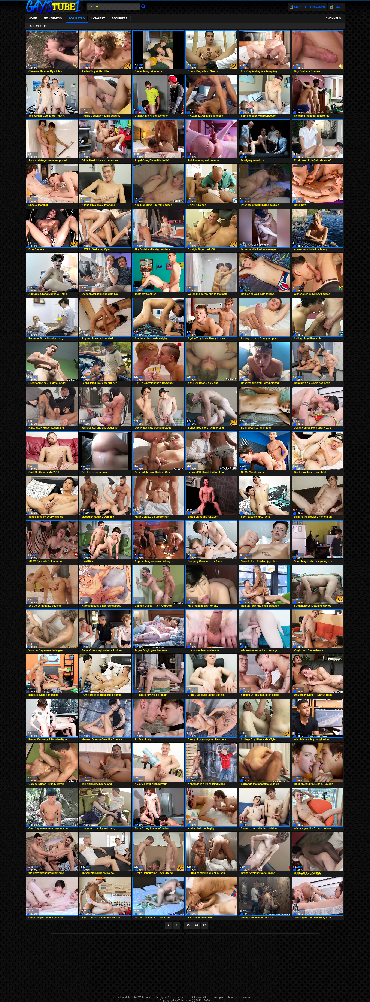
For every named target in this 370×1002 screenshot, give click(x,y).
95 (188, 925)
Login (338, 7)
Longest (98, 18)
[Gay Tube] (54, 13)
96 (196, 925)
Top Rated (77, 18)
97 (204, 925)
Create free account (309, 7)
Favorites (119, 18)
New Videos (53, 18)
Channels (333, 18)
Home (33, 18)
